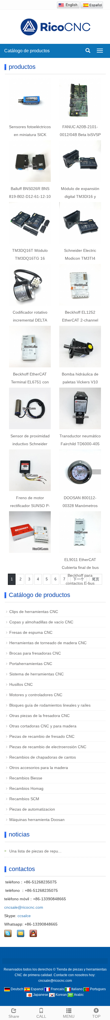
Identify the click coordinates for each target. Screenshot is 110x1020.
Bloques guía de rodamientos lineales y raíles (50, 705)
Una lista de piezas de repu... (34, 851)
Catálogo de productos (27, 50)
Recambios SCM (24, 799)
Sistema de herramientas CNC (36, 674)
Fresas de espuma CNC (30, 632)
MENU (68, 1016)
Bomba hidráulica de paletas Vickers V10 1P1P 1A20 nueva (80, 382)
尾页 (95, 579)
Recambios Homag (26, 788)
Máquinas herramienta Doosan (37, 819)
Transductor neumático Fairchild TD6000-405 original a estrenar (80, 444)
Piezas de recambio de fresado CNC (41, 736)
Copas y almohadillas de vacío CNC (41, 622)
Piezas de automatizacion (32, 809)
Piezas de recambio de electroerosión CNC (47, 747)
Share (13, 1016)
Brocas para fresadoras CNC (35, 653)
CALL (41, 1016)
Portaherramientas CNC (30, 663)
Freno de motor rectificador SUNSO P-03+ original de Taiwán (30, 506)
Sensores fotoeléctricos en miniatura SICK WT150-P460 (30, 135)
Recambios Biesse (25, 778)
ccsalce (24, 915)
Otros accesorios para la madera (38, 767)
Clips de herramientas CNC (33, 611)
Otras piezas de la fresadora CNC (39, 715)
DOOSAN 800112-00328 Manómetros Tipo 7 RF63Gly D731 (80, 506)
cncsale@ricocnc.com (23, 907)
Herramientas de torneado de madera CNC (48, 643)
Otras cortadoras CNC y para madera (42, 726)
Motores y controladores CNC (35, 695)
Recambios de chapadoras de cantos (42, 757)
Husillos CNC (21, 684)
